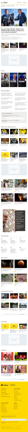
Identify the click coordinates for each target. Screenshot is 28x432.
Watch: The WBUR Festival (8, 127)
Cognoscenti (11, 161)
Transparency (16, 395)
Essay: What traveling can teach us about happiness (13, 159)
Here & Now (4, 257)
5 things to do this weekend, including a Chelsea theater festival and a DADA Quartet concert (7, 189)
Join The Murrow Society (4, 410)
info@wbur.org (3, 392)
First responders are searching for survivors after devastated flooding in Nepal (6, 284)
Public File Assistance (8, 427)
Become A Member (4, 408)
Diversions (4, 321)
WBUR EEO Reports (3, 427)
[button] (5, 80)
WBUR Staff (16, 397)
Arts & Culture (3, 191)
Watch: (3, 70)
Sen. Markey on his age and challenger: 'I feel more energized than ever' (10, 39)
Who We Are (16, 390)
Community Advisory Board (18, 394)
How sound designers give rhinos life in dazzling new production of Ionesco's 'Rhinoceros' (7, 269)
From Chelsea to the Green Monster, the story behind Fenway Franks (22, 300)
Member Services (3, 407)
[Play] (1, 27)
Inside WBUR (16, 391)
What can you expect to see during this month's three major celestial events (5, 300)
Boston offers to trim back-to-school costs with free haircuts (13, 49)
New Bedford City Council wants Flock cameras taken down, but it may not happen (20, 99)
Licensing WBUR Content (17, 400)
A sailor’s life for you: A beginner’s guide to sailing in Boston (22, 309)
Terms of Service (18, 428)
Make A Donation (3, 404)
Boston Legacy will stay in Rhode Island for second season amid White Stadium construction (20, 94)
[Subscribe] (25, 118)
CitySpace (4, 350)
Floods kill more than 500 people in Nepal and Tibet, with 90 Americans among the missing (7, 102)
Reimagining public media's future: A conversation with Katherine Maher (13, 136)
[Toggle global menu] (1, 2)
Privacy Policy (13, 428)
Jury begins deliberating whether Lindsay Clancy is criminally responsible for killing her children (7, 94)
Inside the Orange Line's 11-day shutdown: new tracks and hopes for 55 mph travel (20, 189)
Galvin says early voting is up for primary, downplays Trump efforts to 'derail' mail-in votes (6, 107)
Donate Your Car (3, 409)
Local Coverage (4, 27)
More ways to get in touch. (5, 396)
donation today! (14, 60)
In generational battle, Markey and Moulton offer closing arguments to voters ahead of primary (12, 30)
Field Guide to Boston (7, 291)
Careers (15, 396)
